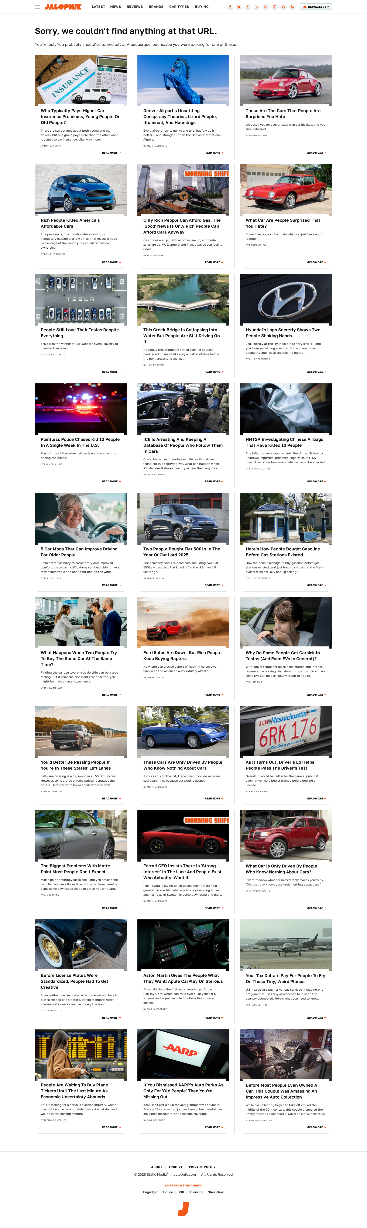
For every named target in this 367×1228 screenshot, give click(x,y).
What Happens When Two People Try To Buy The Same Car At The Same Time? (79, 658)
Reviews (135, 7)
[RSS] (292, 7)
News (115, 7)
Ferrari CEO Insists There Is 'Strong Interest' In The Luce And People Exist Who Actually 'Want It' (182, 871)
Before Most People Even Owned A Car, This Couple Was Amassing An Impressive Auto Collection (281, 1091)
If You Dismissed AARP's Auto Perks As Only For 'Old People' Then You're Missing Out (183, 1090)
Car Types (179, 7)
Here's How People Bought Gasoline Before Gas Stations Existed (283, 551)
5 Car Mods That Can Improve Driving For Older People (79, 551)
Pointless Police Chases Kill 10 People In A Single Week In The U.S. (80, 442)
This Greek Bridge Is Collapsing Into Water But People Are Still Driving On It (181, 335)
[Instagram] (274, 7)
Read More (110, 153)
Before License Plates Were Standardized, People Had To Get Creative (74, 981)
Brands (156, 7)
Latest (98, 7)
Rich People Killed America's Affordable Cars (70, 223)
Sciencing (196, 1192)
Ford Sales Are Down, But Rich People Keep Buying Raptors (182, 655)
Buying (202, 7)
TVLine (167, 1192)
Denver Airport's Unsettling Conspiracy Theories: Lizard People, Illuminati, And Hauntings (180, 116)
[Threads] (266, 7)
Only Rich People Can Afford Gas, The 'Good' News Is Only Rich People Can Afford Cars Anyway (182, 226)
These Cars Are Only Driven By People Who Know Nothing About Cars (182, 765)
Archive (175, 1167)
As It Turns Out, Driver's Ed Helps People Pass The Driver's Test (280, 765)
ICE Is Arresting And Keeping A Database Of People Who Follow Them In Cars (183, 445)
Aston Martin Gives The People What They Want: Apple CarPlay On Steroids (183, 978)
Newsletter (318, 7)
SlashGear (216, 1192)
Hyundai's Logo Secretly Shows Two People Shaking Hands (283, 332)
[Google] (283, 7)
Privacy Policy (202, 1167)
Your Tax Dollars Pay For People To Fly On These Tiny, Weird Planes (285, 978)
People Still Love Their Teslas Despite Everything (80, 332)
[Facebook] (230, 7)
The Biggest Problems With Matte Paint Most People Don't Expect (75, 868)
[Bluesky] (239, 7)
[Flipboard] (248, 7)
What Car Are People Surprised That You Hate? (283, 223)
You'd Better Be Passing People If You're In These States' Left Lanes (76, 765)
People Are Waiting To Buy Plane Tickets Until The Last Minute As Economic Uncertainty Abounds (74, 1090)
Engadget (150, 1192)
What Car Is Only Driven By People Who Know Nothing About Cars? (281, 868)
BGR (181, 1192)
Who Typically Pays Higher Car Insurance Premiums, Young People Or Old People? (80, 116)
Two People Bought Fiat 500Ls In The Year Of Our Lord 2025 (181, 551)
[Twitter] (257, 7)
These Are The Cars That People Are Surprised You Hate (283, 113)
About (156, 1167)
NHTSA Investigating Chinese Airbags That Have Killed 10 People (284, 442)
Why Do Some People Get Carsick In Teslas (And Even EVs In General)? (283, 655)
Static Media (157, 1174)
